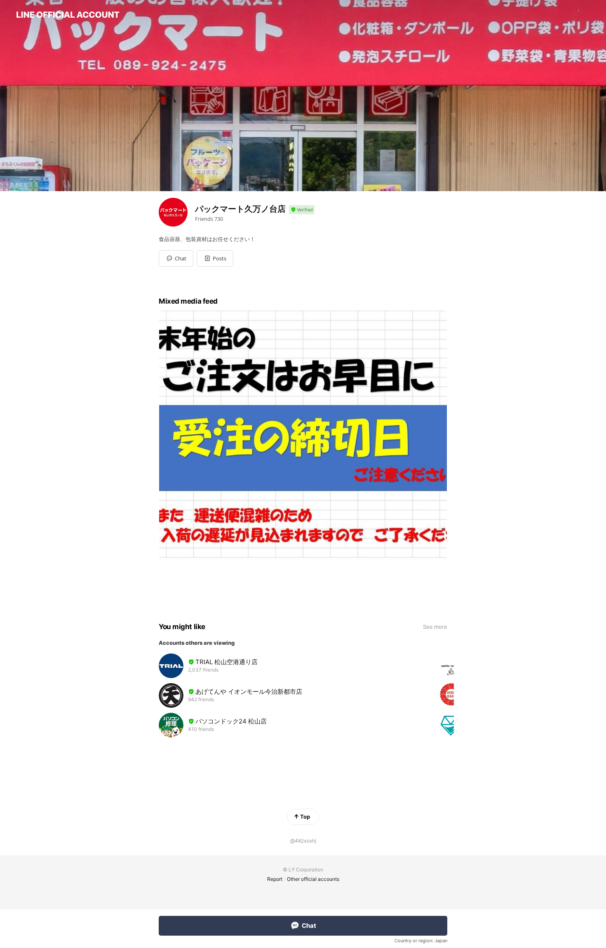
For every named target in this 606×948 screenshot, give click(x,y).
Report (274, 879)
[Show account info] (302, 210)
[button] (215, 258)
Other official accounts (313, 879)
